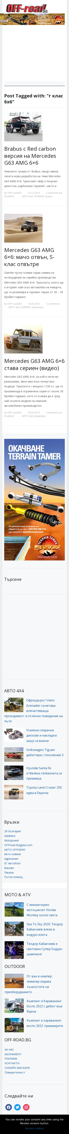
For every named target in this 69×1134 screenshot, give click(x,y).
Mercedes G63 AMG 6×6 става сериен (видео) (34, 364)
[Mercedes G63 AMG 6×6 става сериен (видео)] (23, 339)
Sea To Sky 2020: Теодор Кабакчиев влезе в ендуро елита (45, 929)
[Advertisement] (34, 55)
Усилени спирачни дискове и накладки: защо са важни (41, 735)
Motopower (11, 840)
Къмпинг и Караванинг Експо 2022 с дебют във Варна (44, 1006)
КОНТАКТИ (12, 1063)
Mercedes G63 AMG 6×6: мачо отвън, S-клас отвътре (29, 257)
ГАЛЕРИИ (39, 196)
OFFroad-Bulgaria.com (18, 845)
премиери (38, 307)
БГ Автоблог (12, 863)
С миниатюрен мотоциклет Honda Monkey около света (42, 910)
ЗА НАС (9, 1049)
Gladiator (10, 836)
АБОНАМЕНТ (13, 1054)
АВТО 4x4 (27, 196)
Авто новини (12, 854)
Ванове (9, 868)
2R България (12, 831)
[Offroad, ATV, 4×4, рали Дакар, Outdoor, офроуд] (34, 8)
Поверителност (15, 1072)
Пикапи (9, 872)
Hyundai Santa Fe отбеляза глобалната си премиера (44, 773)
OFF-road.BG (14, 193)
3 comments (53, 303)
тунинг (49, 196)
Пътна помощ (13, 877)
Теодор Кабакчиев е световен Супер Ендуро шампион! (44, 949)
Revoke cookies (34, 1128)
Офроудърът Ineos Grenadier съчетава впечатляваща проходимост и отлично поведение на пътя (33, 710)
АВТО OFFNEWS (14, 849)
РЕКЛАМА (11, 1058)
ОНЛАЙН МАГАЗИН (17, 1068)
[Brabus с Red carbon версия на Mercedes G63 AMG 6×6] (23, 126)
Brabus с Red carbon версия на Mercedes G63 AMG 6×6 (30, 155)
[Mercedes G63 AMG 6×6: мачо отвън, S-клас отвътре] (23, 228)
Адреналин (11, 858)
